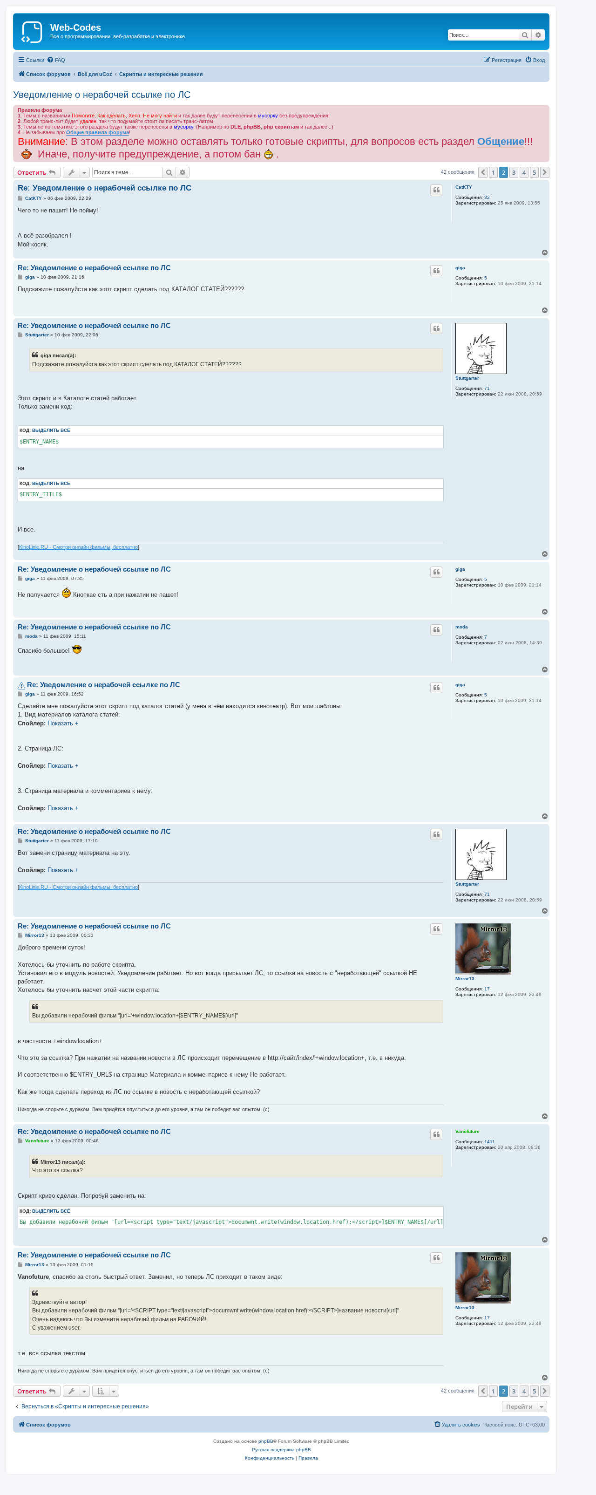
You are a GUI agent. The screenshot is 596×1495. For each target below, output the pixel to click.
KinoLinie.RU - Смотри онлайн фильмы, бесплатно (78, 547)
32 (487, 197)
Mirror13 (464, 978)
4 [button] (524, 172)
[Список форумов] (32, 30)
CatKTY (463, 187)
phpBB (265, 1441)
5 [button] (534, 172)
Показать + (63, 723)
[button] (483, 172)
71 (487, 388)
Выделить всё (51, 430)
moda (461, 626)
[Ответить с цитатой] (436, 190)
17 (487, 988)
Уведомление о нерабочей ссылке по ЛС (101, 94)
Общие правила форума (97, 132)
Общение (500, 141)
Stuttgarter (467, 378)
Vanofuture (467, 1131)
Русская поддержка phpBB (281, 1449)
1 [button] (493, 172)
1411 (489, 1141)
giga (460, 267)
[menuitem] (56, 60)
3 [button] (513, 172)
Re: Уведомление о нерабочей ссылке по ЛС (104, 188)
